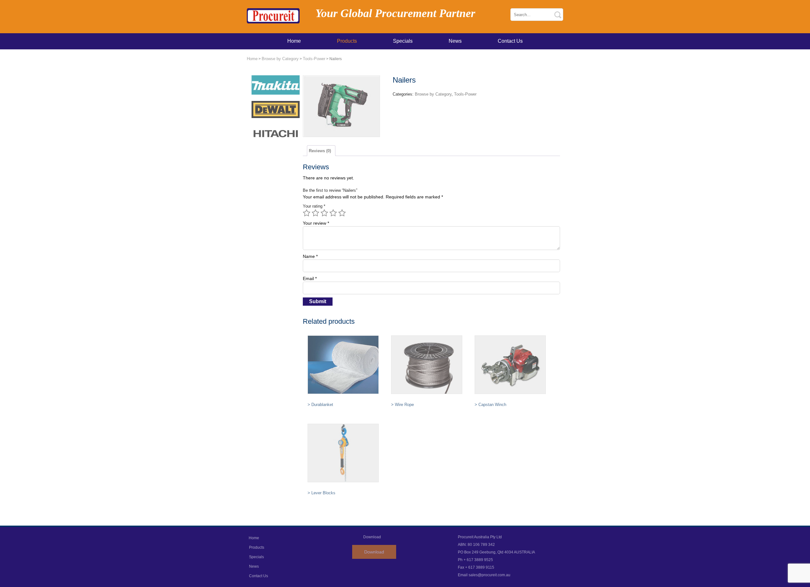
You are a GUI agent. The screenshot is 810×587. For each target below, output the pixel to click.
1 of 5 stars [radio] (306, 213)
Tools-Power (314, 58)
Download (374, 551)
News (455, 41)
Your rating (314, 206)
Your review (316, 223)
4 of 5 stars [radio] (333, 213)
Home (294, 41)
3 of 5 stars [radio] (324, 213)
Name (310, 256)
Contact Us (510, 41)
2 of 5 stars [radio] (315, 213)
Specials (403, 41)
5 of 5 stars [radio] (342, 213)
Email (310, 278)
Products (347, 41)
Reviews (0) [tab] (320, 150)
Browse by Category (280, 58)
